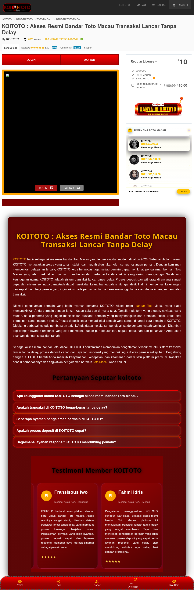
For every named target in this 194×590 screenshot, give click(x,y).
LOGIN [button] (43, 188)
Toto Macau (100, 362)
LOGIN (31, 60)
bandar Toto (144, 305)
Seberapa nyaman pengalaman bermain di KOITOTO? (59, 418)
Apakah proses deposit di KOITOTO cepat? (51, 430)
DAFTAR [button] (68, 188)
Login (58, 585)
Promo (19, 585)
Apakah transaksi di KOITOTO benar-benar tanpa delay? (61, 407)
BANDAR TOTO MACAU (68, 19)
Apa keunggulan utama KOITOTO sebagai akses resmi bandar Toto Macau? (77, 395)
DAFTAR (89, 60)
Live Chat (174, 585)
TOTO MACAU (44, 19)
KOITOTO (7, 19)
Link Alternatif (133, 585)
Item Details (10, 47)
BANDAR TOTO (24, 19)
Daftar (97, 585)
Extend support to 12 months (161, 85)
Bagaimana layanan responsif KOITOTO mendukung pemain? (66, 442)
